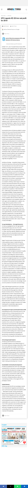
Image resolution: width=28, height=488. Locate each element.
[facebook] (3, 486)
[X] (10, 486)
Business (9, 15)
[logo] (14, 9)
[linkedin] (24, 486)
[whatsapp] (17, 486)
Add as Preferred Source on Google (11, 29)
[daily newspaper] (14, 436)
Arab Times (3, 15)
